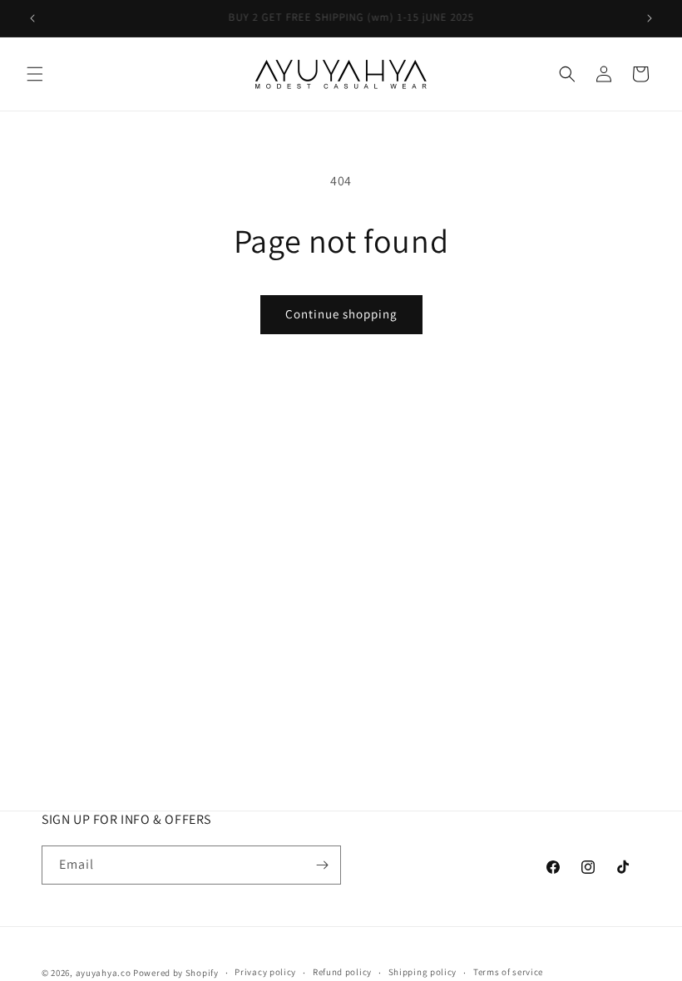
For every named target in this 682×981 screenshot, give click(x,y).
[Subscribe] (322, 865)
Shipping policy (422, 972)
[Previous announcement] (32, 18)
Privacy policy (265, 972)
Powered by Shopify (176, 973)
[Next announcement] (649, 18)
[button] (35, 74)
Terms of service (508, 972)
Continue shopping (341, 314)
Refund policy (342, 972)
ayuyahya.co (103, 973)
